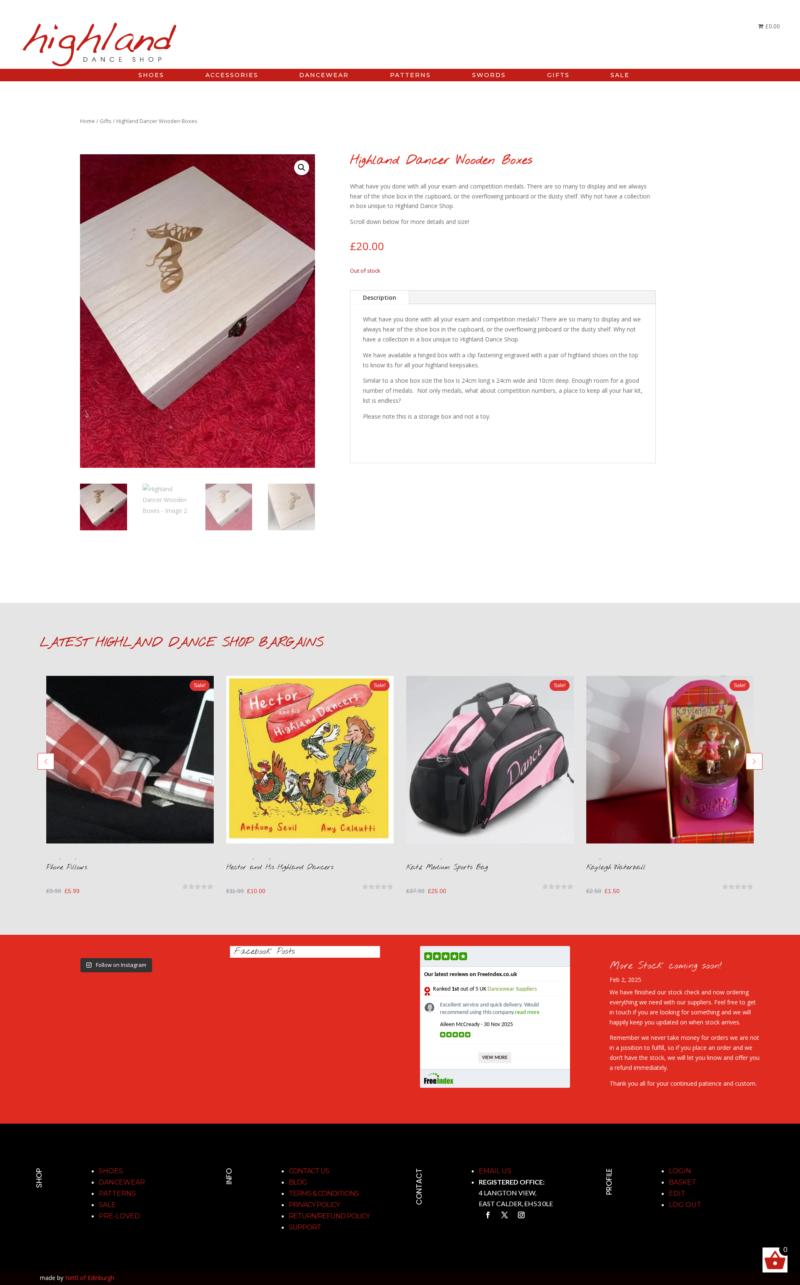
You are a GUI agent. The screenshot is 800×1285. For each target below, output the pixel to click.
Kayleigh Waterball (615, 867)
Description (379, 297)
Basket (682, 1182)
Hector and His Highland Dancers (279, 867)
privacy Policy (314, 1205)
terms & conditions (324, 1193)
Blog (298, 1182)
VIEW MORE (495, 1057)
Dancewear (122, 1182)
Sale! (199, 685)
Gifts (106, 121)
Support (305, 1227)
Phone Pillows (66, 867)
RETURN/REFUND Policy (329, 1216)
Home (87, 121)
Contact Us (309, 1171)
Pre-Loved (119, 1216)
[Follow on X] (504, 1215)
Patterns (117, 1193)
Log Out (685, 1205)
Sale (107, 1205)
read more (527, 1012)
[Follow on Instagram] (521, 1215)
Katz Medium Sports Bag (447, 867)
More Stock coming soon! (666, 965)
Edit (677, 1193)
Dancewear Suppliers (512, 989)
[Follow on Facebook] (488, 1215)
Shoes (111, 1171)
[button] (301, 167)
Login (680, 1171)
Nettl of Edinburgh (89, 1278)
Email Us (495, 1171)
